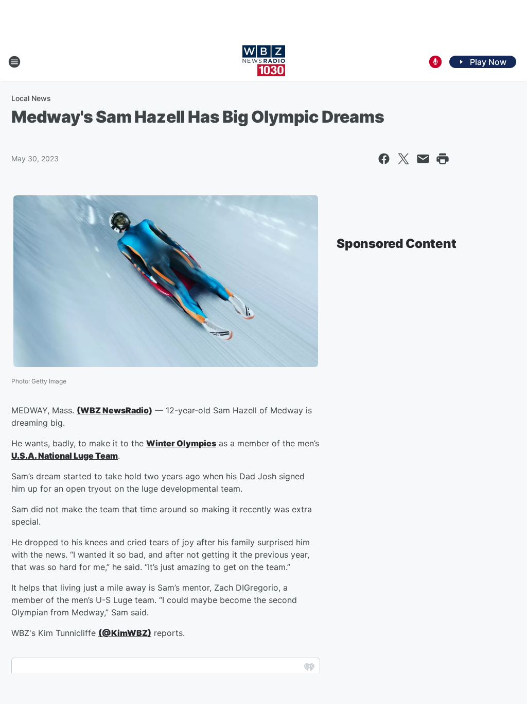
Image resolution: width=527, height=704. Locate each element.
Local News (31, 98)
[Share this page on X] (403, 159)
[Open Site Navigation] (14, 62)
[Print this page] (442, 159)
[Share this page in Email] (423, 159)
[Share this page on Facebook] (384, 159)
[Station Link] (263, 61)
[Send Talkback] (435, 62)
